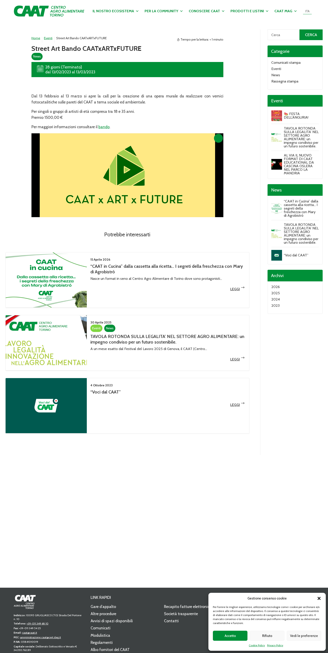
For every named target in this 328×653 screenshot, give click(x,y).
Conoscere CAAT (204, 11)
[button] (319, 598)
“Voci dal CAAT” (105, 392)
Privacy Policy (275, 645)
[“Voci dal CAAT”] (46, 405)
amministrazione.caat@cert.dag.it (40, 637)
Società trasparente (181, 613)
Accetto (230, 636)
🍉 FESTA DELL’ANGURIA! (296, 115)
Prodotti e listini (247, 11)
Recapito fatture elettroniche (189, 606)
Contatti (171, 620)
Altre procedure (103, 613)
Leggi (235, 289)
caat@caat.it (29, 632)
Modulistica (100, 635)
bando (104, 126)
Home (35, 38)
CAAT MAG (283, 11)
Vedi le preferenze (304, 636)
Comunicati (100, 628)
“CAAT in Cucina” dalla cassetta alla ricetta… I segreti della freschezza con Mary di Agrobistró (301, 208)
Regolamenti (102, 642)
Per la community (161, 11)
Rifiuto (267, 636)
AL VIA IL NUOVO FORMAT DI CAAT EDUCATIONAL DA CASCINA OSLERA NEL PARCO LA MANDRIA (299, 164)
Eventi (48, 38)
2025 (275, 293)
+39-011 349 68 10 (37, 623)
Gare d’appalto (103, 606)
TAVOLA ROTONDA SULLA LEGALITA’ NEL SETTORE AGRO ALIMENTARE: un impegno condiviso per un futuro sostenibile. (167, 339)
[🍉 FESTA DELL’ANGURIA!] (276, 115)
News (37, 56)
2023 (275, 305)
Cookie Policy (257, 645)
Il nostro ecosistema (113, 11)
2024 (275, 299)
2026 (275, 287)
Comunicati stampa (286, 62)
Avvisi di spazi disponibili (112, 620)
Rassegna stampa (284, 81)
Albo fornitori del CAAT (110, 649)
